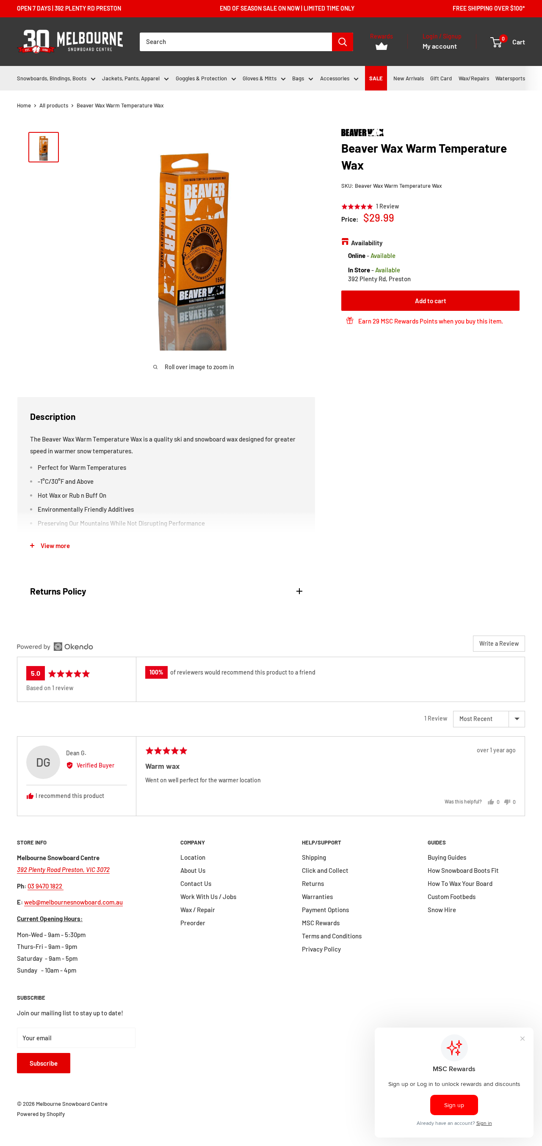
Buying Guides (447, 857)
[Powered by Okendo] (55, 647)
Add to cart (430, 300)
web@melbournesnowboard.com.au (73, 902)
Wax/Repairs (474, 78)
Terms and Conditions (332, 936)
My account (440, 46)
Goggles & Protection (201, 78)
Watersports (510, 78)
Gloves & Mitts (260, 78)
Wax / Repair (197, 909)
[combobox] (236, 42)
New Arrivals (408, 78)
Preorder (192, 923)
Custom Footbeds (452, 896)
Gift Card (441, 78)
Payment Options (325, 909)
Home (24, 105)
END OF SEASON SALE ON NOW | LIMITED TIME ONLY (287, 8)
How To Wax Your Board (460, 883)
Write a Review (499, 643)
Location (192, 857)
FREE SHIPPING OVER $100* (489, 8)
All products (53, 105)
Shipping (314, 857)
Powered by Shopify (41, 1113)
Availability (367, 243)
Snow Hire (442, 909)
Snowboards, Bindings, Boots (51, 78)
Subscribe (44, 1063)
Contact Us (195, 883)
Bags (298, 78)
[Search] (342, 42)
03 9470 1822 (46, 886)
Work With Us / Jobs (208, 896)
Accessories (334, 78)
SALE (376, 78)
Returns (313, 883)
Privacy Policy (321, 949)
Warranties (317, 896)
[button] (370, 206)
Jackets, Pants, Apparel (131, 78)
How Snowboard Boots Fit (463, 870)
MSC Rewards (321, 923)
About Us (192, 870)
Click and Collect (325, 870)
